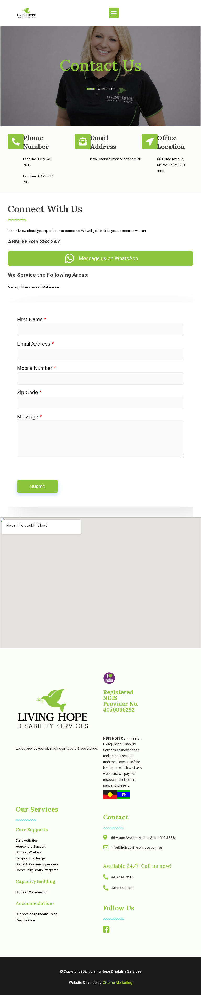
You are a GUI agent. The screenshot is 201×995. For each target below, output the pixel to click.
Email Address (35, 344)
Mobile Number (36, 368)
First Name (31, 319)
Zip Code (29, 392)
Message (29, 417)
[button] (114, 13)
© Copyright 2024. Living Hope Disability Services (101, 971)
